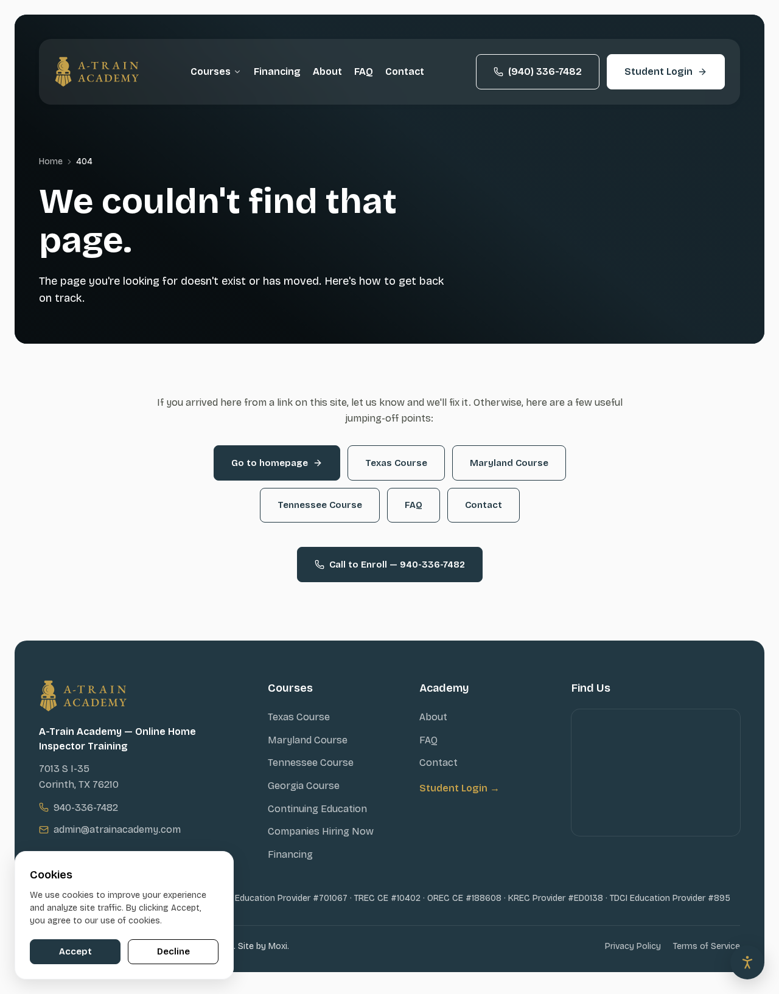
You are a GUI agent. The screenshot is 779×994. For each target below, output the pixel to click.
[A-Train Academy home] (96, 72)
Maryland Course (509, 462)
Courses (210, 71)
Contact (404, 71)
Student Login (658, 71)
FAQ (363, 71)
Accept (75, 951)
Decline (173, 951)
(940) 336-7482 (545, 71)
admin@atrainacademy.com (117, 829)
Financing (277, 71)
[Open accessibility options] (747, 962)
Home (51, 161)
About (327, 71)
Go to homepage (269, 462)
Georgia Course (304, 785)
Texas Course (396, 462)
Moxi (277, 946)
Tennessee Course (320, 504)
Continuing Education (317, 809)
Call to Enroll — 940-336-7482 (397, 564)
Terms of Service (706, 946)
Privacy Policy (633, 946)
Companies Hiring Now (321, 831)
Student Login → (459, 788)
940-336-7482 (86, 807)
